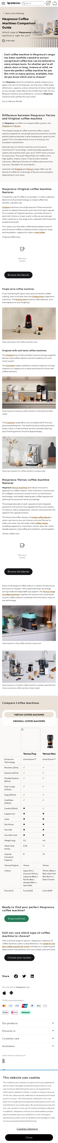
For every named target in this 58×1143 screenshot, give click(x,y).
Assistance (8, 1046)
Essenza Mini (21, 299)
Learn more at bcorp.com (13, 1055)
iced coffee (40, 232)
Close (29, 1137)
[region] (29, 1106)
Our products (10, 1023)
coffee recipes (41, 523)
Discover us (9, 1031)
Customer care (10, 1038)
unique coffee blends (40, 517)
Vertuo (17, 126)
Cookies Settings (27, 1128)
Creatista (10, 422)
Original (6, 126)
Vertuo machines (19, 487)
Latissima (10, 365)
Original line (37, 296)
